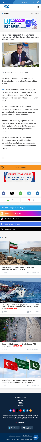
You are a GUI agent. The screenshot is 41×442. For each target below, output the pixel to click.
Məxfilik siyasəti (27, 436)
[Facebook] (10, 410)
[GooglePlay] (14, 428)
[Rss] (30, 410)
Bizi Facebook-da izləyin (13, 224)
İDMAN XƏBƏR (20, 167)
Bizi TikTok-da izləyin (12, 219)
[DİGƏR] (37, 7)
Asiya (37, 14)
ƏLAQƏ (20, 400)
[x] (17, 410)
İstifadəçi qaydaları (14, 436)
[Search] (33, 2)
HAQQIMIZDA (20, 397)
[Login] (38, 2)
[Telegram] (24, 410)
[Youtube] (20, 410)
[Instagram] (14, 410)
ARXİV (20, 403)
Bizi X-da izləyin (10, 229)
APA (3, 90)
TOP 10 (20, 406)
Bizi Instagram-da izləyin (13, 213)
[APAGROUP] (20, 422)
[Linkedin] (27, 410)
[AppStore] (27, 428)
